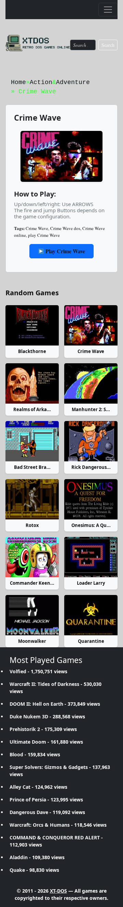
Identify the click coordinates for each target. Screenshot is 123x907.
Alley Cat (20, 787)
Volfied (18, 671)
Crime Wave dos (65, 228)
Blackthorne (32, 351)
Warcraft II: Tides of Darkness (44, 684)
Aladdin (19, 857)
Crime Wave (37, 228)
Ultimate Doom (28, 742)
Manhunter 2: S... (91, 409)
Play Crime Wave (64, 251)
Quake (17, 870)
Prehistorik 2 (25, 729)
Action (41, 82)
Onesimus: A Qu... (91, 525)
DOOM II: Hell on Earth (36, 704)
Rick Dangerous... (91, 467)
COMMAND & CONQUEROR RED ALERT (55, 837)
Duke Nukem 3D (29, 716)
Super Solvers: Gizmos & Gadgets (49, 767)
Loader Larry (91, 583)
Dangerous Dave (29, 812)
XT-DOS (58, 891)
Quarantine (91, 641)
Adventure (73, 82)
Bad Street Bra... (32, 467)
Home (18, 82)
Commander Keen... (32, 583)
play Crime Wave (44, 235)
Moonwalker (32, 641)
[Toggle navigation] (108, 9)
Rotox (32, 525)
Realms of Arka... (32, 409)
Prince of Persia (28, 799)
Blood (16, 754)
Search (107, 45)
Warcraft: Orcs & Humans (40, 825)
